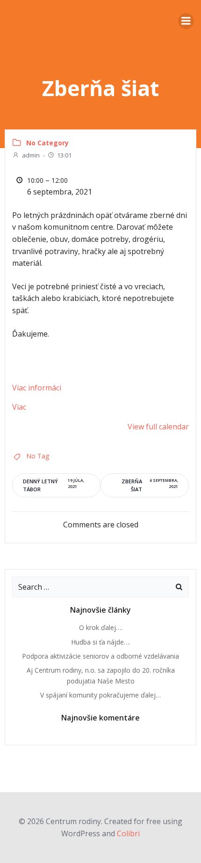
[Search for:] (91, 587)
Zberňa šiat (150, 485)
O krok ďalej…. (100, 627)
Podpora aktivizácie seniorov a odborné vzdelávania (100, 656)
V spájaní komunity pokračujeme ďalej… (100, 694)
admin (31, 155)
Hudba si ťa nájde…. (100, 642)
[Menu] (186, 21)
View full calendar (158, 426)
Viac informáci (36, 388)
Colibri (128, 833)
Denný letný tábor (53, 485)
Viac (19, 407)
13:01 (64, 155)
